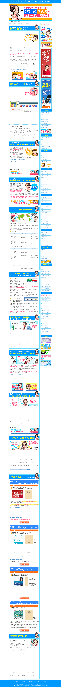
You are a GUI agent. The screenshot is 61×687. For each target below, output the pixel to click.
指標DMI (45, 223)
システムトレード (48, 1)
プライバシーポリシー (23, 681)
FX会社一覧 (39, 1)
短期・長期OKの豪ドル (46, 277)
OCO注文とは (44, 240)
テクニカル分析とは (45, 206)
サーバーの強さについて (46, 327)
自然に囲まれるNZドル (46, 286)
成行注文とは (44, 232)
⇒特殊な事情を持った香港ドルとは (17, 159)
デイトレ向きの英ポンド (46, 275)
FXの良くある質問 (45, 258)
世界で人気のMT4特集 (46, 125)
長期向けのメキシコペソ (46, 271)
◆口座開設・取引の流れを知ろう (18, 517)
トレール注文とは (45, 245)
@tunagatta (12, 641)
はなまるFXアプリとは (46, 146)
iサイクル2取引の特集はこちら (17, 507)
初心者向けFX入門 (46, 139)
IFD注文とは (44, 238)
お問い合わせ (44, 681)
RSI (46, 219)
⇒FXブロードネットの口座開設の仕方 (18, 423)
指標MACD (46, 221)
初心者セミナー (46, 186)
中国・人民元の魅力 (45, 290)
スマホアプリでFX (45, 121)
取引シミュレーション (46, 314)
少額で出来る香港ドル (46, 269)
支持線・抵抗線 (44, 212)
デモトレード (29, 1)
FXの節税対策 (44, 251)
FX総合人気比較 (45, 148)
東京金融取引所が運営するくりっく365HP (18, 69)
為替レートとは (44, 171)
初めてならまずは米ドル (46, 273)
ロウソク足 (44, 208)
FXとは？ (21, 1)
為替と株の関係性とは (46, 331)
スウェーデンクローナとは (46, 288)
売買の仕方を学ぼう (45, 308)
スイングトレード (45, 159)
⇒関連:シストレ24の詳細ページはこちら (20, 469)
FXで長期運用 (44, 161)
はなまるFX (13, 1)
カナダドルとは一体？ (46, 284)
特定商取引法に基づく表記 (32, 681)
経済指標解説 (44, 192)
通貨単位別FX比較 (45, 127)
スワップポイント (45, 201)
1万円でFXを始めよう (45, 310)
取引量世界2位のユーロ (46, 279)
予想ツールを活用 (45, 323)
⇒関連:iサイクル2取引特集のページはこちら (21, 374)
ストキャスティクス (45, 225)
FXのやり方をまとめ (45, 303)
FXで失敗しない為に (45, 312)
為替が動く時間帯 (45, 190)
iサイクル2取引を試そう (46, 297)
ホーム (11, 681)
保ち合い (43, 214)
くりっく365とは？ (45, 301)
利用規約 (17, 681)
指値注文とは (44, 234)
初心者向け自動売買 (46, 114)
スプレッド (44, 197)
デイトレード (44, 157)
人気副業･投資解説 (45, 316)
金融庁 (39, 681)
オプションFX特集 (45, 325)
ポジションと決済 (46, 173)
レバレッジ (44, 199)
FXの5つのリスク (45, 329)
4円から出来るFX (45, 123)
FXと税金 (43, 249)
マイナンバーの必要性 (46, 256)
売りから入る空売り (46, 175)
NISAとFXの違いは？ (45, 299)
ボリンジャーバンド (45, 227)
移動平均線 (44, 210)
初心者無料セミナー (46, 112)
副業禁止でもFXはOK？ (46, 318)
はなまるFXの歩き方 (45, 137)
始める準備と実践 (45, 184)
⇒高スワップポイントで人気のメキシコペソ (20, 161)
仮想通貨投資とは (45, 119)
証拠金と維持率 (45, 177)
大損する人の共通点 (45, 188)
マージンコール (44, 179)
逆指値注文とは (44, 236)
